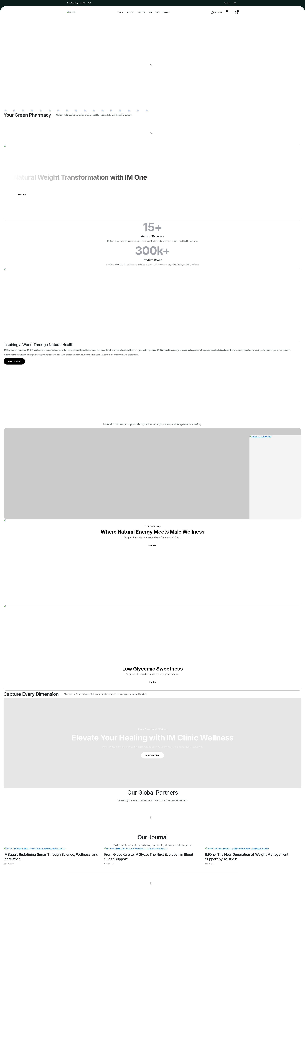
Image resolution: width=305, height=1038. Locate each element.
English (227, 3)
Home (120, 12)
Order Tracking (72, 3)
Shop (150, 12)
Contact (166, 12)
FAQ (89, 3)
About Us (83, 3)
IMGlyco (141, 12)
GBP (234, 3)
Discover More (14, 361)
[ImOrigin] (74, 12)
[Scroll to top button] (300, 1033)
